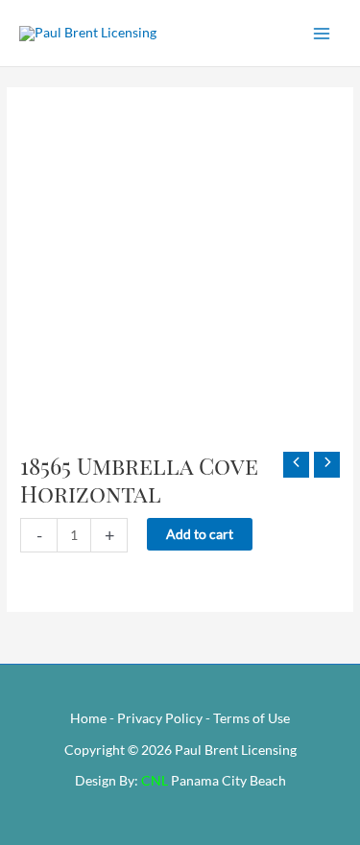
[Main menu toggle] (322, 33)
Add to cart (199, 534)
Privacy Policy (160, 718)
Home (88, 718)
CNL (154, 780)
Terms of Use (251, 718)
